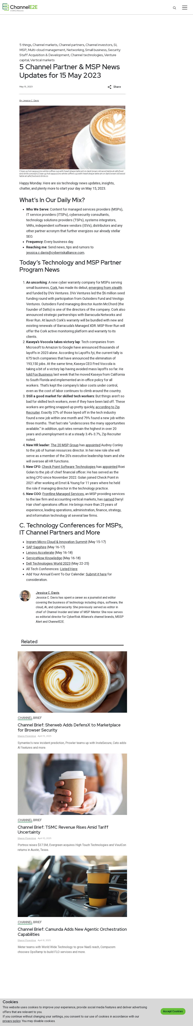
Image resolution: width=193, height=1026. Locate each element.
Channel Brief (30, 718)
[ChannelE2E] (20, 7)
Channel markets (45, 45)
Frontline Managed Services (63, 494)
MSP (23, 50)
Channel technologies (87, 55)
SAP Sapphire (36, 547)
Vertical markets (42, 60)
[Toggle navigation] (185, 7)
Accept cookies (173, 1011)
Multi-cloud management (46, 50)
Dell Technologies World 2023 (48, 563)
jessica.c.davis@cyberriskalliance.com (55, 253)
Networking (75, 50)
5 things (25, 45)
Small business (96, 50)
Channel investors (99, 45)
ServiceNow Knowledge (44, 558)
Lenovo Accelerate (40, 553)
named (109, 499)
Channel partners (71, 45)
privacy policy (12, 1021)
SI (115, 45)
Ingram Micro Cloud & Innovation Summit (56, 542)
